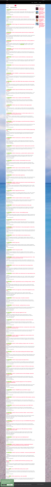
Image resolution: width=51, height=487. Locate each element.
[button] (43, 0)
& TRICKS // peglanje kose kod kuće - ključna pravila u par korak (20, 145)
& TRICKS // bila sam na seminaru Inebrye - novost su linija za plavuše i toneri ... (19, 413)
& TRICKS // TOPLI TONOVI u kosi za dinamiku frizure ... (19, 235)
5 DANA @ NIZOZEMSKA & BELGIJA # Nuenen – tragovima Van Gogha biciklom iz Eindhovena (42, 17)
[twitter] (7, 0)
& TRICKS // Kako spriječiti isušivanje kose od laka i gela (19, 205)
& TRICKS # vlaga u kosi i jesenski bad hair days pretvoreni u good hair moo (20, 25)
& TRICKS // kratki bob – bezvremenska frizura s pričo (19, 160)
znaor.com (42, 484)
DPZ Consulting (29, 484)
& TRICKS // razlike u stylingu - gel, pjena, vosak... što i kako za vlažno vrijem (20, 344)
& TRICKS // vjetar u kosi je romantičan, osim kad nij (18, 167)
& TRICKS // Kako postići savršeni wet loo (16, 219)
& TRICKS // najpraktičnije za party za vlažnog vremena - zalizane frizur (20, 282)
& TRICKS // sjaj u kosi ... (13, 242)
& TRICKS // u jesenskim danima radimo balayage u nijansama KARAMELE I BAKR (20, 374)
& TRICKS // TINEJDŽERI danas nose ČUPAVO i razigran (19, 389)
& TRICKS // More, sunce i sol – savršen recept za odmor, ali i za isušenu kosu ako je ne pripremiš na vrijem (20, 114)
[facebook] (6, 0)
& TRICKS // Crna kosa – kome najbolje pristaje (17, 212)
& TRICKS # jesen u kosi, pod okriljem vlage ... (17, 9)
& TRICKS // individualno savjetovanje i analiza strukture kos (20, 319)
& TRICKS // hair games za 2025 (15, 249)
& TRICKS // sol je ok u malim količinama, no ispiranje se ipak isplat (19, 57)
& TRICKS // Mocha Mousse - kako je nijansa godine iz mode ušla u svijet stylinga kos (20, 227)
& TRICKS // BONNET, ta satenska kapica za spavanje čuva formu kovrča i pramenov (20, 74)
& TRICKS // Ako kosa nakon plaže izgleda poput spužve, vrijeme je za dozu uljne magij (20, 49)
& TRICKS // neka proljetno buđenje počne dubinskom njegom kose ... (19, 352)
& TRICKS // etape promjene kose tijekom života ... (18, 359)
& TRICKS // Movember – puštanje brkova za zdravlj (18, 305)
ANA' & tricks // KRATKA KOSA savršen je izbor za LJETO (17, 468)
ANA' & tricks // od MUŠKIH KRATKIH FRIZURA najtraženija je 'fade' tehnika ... (19, 461)
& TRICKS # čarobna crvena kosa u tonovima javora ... (18, 16)
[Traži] (15, 5)
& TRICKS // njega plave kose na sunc (16, 190)
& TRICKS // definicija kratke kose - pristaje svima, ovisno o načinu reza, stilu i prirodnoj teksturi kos (20, 327)
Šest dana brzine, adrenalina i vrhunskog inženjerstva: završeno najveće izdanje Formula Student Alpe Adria (42, 13)
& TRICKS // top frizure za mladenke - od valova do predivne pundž (21, 452)
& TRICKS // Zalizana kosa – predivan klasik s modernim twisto (20, 153)
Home (32, 2)
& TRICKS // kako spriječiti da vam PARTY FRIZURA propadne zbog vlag (20, 130)
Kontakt (40, 2)
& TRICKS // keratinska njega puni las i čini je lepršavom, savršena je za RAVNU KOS (19, 382)
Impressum (22, 484)
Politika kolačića (14, 484)
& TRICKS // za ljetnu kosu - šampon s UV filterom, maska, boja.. (20, 366)
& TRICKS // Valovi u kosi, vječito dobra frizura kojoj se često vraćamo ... (19, 266)
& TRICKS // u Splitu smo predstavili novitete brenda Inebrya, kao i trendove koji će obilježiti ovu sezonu (20, 183)
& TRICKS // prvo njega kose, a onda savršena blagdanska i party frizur (20, 290)
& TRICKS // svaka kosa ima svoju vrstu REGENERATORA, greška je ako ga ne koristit (20, 421)
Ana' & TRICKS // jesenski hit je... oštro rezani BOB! (17, 476)
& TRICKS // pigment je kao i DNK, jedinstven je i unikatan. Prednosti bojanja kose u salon (19, 429)
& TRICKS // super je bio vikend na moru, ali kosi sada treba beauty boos (19, 90)
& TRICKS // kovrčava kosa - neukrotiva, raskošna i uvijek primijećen (19, 138)
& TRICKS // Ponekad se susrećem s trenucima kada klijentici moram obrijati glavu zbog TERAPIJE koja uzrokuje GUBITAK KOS (19, 445)
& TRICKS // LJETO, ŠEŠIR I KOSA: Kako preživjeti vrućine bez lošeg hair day (20, 82)
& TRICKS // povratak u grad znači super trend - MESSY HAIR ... (20, 405)
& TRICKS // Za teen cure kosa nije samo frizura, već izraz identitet (21, 65)
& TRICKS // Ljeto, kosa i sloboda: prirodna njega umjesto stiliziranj (19, 105)
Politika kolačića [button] (8, 482)
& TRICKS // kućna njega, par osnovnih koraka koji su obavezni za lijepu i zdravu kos (20, 122)
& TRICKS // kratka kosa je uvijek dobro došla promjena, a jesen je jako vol (20, 397)
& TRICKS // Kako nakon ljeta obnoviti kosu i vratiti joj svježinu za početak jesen (20, 41)
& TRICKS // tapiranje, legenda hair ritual (16, 312)
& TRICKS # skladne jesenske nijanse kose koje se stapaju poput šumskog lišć (20, 33)
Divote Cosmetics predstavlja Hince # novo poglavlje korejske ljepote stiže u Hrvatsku (42, 20)
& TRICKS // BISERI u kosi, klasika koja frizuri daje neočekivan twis (21, 273)
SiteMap (18, 484)
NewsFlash (35, 2)
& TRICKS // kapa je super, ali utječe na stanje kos (18, 297)
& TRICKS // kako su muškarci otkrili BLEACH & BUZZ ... (19, 97)
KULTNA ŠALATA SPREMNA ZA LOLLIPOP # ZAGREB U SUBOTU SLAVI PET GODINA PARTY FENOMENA (42, 8)
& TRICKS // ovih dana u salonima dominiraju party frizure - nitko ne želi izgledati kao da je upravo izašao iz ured (20, 257)
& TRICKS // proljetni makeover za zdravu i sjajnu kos (18, 197)
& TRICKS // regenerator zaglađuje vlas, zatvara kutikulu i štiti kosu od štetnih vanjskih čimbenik (20, 336)
